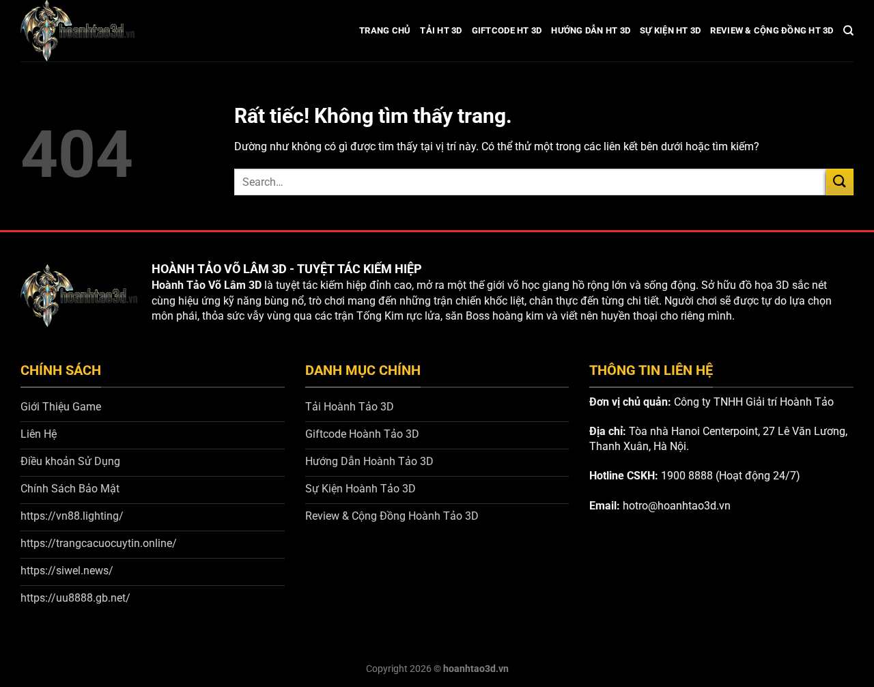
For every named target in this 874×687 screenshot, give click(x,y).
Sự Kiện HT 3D (670, 30)
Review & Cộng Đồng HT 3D (771, 30)
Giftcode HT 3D (507, 30)
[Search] (848, 31)
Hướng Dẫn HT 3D (590, 30)
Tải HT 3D (441, 30)
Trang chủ (384, 30)
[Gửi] (840, 182)
